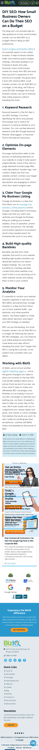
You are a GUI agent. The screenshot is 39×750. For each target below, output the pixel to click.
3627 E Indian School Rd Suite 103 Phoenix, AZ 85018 (18, 650)
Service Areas (11, 704)
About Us (9, 671)
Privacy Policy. (27, 745)
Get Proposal (19, 630)
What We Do (10, 674)
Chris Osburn (11, 494)
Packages (9, 677)
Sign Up (11, 725)
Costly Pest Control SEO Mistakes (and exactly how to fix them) (19, 507)
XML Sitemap (27, 747)
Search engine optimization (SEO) (17, 49)
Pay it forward (11, 700)
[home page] (10, 3)
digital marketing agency (14, 371)
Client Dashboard (12, 681)
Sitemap (19, 747)
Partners (9, 694)
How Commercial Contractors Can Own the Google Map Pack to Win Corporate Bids (19, 540)
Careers (9, 687)
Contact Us (10, 697)
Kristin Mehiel (13, 435)
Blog (7, 691)
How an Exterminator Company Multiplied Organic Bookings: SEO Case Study (19, 474)
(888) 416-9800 (11, 655)
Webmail (9, 684)
